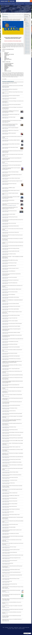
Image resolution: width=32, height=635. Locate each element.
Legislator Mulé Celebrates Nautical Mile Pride (8, 200)
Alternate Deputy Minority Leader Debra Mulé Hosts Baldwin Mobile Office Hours (12, 245)
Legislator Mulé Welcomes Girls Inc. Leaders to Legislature (10, 320)
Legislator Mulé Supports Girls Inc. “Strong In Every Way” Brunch (11, 368)
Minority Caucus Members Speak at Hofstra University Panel (10, 477)
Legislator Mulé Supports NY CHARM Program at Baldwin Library (10, 495)
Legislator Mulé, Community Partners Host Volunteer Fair (9, 560)
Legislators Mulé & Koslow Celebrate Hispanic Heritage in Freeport (11, 514)
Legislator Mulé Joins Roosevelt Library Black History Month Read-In (11, 405)
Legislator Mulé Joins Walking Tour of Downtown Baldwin (9, 503)
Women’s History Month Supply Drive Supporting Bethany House (10, 384)
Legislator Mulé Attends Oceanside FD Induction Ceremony (10, 429)
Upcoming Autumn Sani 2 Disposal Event (7, 563)
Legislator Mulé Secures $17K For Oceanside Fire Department (10, 127)
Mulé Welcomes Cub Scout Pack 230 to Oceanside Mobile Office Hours (11, 572)
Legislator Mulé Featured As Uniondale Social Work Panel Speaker (11, 549)
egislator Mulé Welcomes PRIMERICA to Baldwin (8, 187)
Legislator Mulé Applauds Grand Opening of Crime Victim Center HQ (11, 306)
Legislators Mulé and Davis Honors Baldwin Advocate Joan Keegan (11, 315)
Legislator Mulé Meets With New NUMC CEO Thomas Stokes (10, 260)
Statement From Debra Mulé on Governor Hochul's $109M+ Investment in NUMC (12, 440)
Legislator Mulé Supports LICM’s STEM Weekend (8, 294)
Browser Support (11, 627)
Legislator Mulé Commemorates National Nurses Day (9, 265)
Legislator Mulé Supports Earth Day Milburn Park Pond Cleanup (10, 297)
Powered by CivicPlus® (21, 628)
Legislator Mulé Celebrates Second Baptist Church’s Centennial (10, 533)
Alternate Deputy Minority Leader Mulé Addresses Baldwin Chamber (11, 569)
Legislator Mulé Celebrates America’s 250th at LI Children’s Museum (11, 178)
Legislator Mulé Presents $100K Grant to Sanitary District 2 (9, 89)
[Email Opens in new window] (5, 79)
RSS (25, 19)
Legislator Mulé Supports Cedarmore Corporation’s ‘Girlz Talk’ (10, 268)
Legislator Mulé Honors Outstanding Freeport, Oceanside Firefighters (11, 326)
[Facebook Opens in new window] (3, 79)
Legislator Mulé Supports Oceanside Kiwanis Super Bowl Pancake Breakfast (12, 413)
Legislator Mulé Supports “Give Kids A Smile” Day (8, 410)
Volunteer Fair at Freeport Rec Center (7, 581)
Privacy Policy (9, 628)
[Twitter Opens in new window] (4, 79)
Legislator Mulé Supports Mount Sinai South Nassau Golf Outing (10, 248)
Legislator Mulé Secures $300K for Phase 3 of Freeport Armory (10, 130)
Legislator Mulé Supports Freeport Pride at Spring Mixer (9, 277)
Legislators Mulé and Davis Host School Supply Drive (9, 98)
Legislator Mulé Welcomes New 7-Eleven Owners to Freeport (10, 147)
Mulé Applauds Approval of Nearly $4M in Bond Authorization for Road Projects (12, 609)
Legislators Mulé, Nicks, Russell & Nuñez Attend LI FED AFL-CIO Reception (12, 323)
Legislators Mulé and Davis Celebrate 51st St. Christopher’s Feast (10, 114)
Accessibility (6, 627)
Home (3, 627)
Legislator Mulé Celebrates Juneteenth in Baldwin (8, 214)
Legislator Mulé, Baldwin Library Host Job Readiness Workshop (10, 303)
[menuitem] (2, 4)
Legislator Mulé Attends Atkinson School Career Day (9, 223)
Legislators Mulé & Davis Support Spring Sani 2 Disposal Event (10, 232)
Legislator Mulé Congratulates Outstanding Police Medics (9, 353)
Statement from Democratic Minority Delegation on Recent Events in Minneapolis (12, 432)
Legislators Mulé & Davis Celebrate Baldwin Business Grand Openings (11, 358)
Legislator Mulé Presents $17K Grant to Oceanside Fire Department (11, 95)
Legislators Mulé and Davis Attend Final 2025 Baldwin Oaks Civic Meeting (11, 462)
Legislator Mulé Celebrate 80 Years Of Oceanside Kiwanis (9, 498)
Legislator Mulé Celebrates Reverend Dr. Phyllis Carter (9, 183)
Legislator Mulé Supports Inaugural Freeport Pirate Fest (9, 506)
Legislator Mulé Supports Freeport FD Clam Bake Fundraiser (10, 524)
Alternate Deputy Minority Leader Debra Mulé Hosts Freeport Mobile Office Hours (12, 338)
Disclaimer (20, 627)
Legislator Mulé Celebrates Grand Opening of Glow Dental (9, 344)
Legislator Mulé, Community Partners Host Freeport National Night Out (11, 104)
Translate (29, 634)
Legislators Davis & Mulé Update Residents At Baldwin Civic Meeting (11, 332)
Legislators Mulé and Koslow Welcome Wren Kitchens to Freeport (10, 578)
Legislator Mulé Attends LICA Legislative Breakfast (8, 527)
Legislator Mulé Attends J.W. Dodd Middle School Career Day (10, 341)
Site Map (13, 628)
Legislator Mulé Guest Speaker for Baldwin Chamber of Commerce (11, 190)
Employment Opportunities (25, 627)
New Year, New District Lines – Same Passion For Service (9, 480)
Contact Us (16, 628)
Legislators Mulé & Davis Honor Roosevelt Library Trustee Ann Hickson (11, 459)
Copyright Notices (16, 627)
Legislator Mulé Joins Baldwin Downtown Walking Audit (9, 552)
